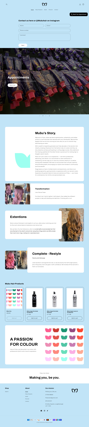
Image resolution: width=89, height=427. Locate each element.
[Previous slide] (39, 115)
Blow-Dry (9, 311)
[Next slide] (45, 115)
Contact (27, 401)
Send (22, 45)
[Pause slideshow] (49, 115)
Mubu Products (28, 394)
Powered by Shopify (48, 422)
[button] (6, 4)
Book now (12, 85)
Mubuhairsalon (42, 422)
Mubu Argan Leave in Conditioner (72, 312)
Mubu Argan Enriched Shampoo (52, 312)
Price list (27, 398)
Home (26, 391)
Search (6, 391)
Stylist (26, 396)
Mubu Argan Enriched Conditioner (32, 312)
